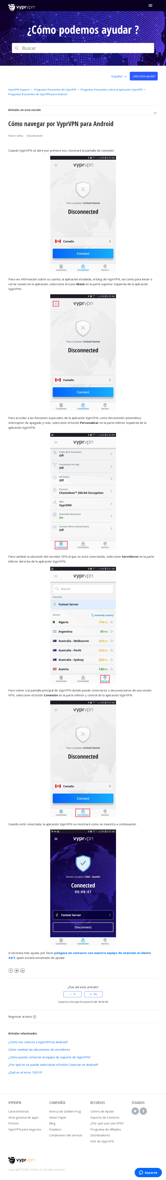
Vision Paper (58, 1117)
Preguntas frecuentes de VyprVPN (55, 89)
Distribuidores (100, 1135)
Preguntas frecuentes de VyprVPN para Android (37, 94)
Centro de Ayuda (102, 1111)
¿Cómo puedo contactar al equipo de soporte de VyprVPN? (49, 1057)
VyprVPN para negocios (24, 1129)
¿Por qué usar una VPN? (107, 1123)
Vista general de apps (23, 1117)
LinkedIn (22, 970)
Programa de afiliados (105, 1129)
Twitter (16, 970)
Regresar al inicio (20, 1016)
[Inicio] (21, 10)
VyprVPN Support (19, 89)
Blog (52, 1123)
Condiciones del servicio (65, 1135)
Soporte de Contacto (104, 1117)
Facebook (10, 970)
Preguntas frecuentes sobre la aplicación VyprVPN (112, 89)
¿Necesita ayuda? (143, 76)
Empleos (55, 1129)
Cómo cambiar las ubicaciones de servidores (39, 1049)
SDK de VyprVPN (102, 1141)
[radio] (72, 994)
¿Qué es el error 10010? (25, 1072)
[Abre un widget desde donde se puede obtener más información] (148, 1173)
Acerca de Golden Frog (65, 1111)
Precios (13, 1123)
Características (18, 1111)
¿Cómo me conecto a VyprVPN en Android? (38, 1042)
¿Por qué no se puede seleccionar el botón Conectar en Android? (53, 1065)
